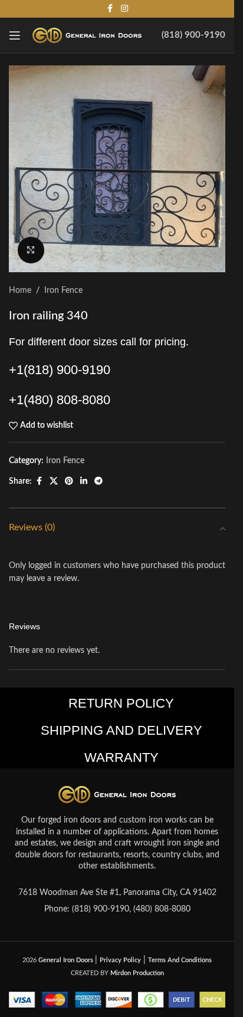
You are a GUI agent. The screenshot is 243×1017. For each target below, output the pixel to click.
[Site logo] (87, 35)
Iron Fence (63, 290)
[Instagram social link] (124, 9)
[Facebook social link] (110, 9)
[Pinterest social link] (69, 481)
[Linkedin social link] (84, 481)
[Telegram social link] (98, 481)
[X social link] (53, 481)
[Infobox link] (193, 35)
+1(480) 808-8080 (59, 399)
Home (20, 290)
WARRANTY (121, 757)
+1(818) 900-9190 (59, 369)
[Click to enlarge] (31, 250)
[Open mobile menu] (15, 35)
